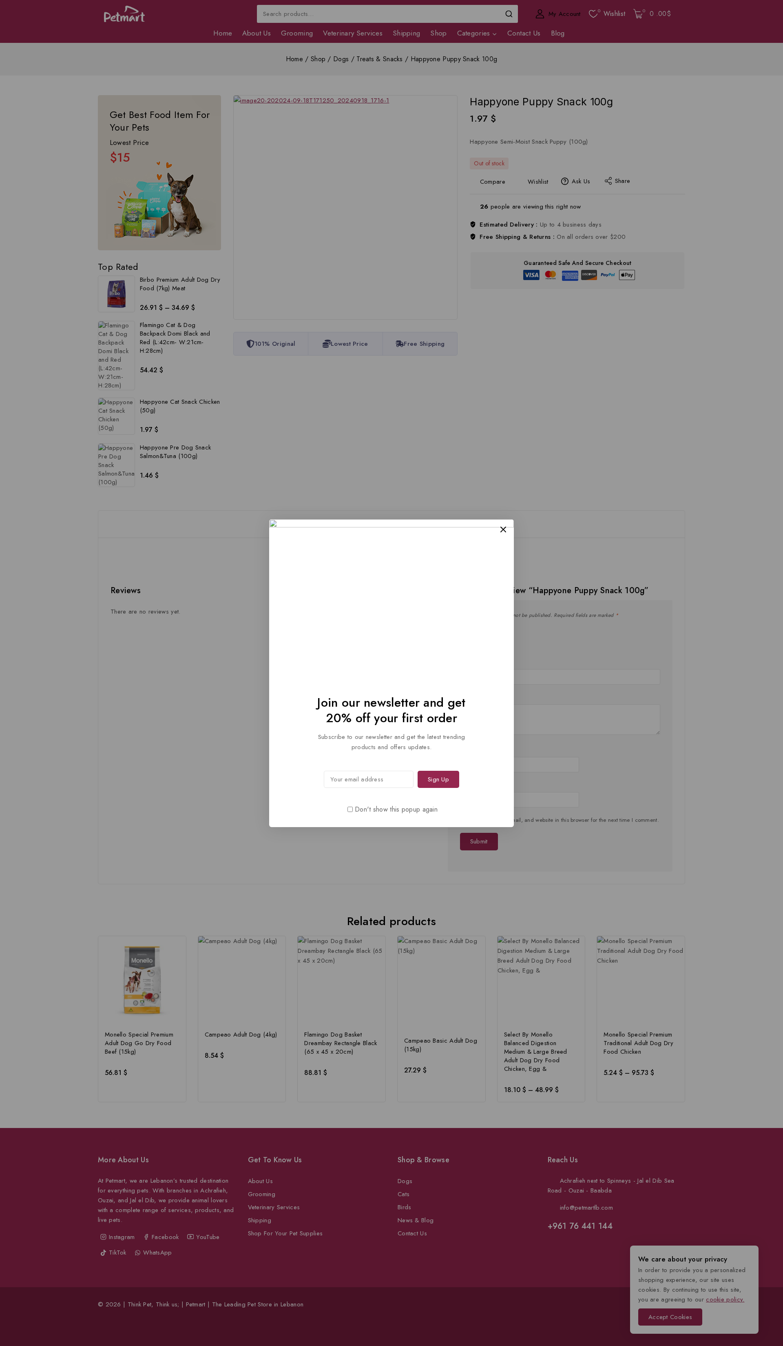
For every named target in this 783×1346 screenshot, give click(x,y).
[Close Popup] (503, 529)
